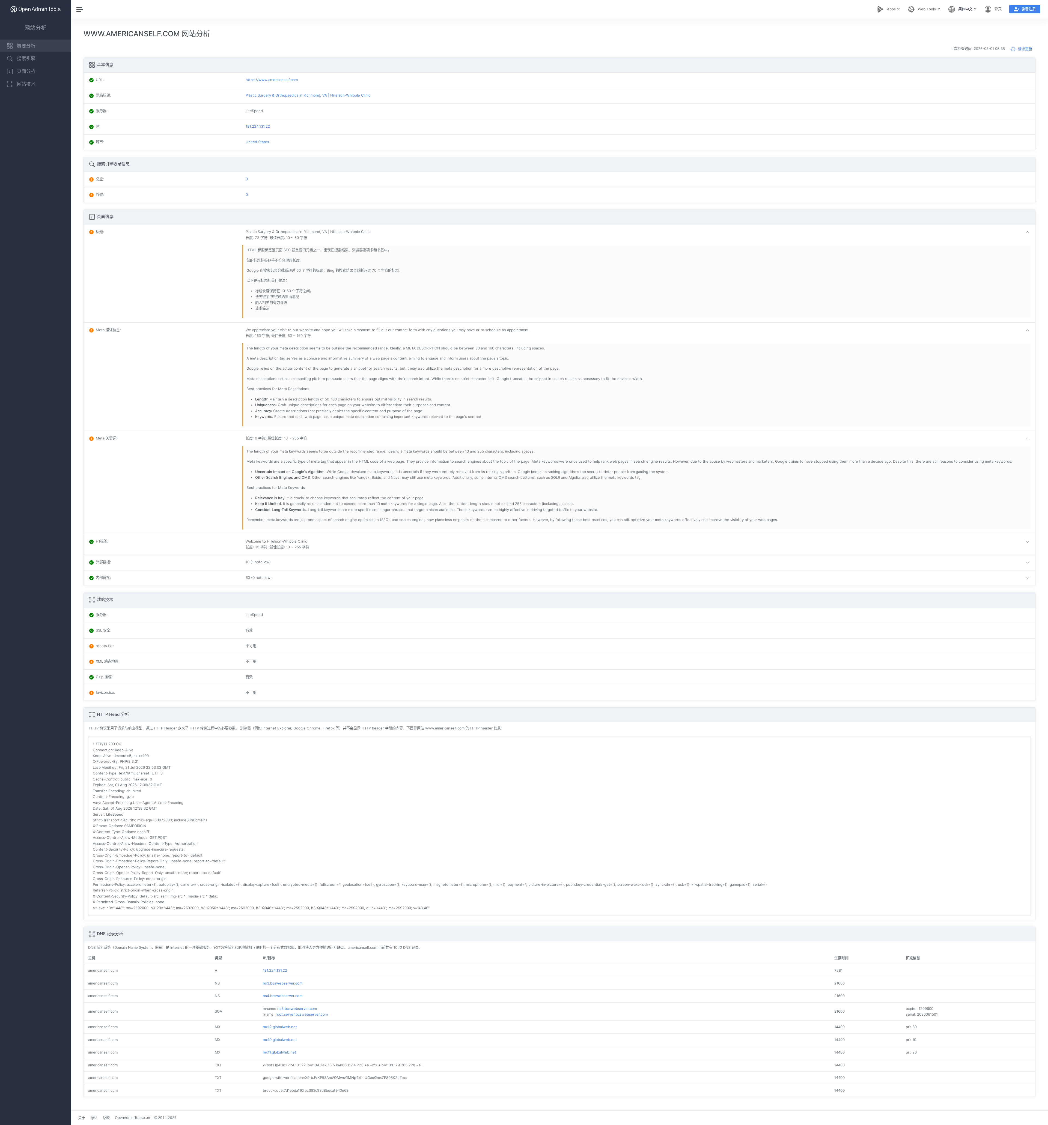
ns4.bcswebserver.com (282, 996)
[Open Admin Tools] (35, 9)
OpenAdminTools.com (133, 1117)
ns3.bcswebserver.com (282, 983)
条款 (106, 1117)
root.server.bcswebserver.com (302, 1014)
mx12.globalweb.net (280, 1027)
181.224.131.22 (275, 970)
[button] (638, 235)
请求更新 (1024, 49)
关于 (81, 1117)
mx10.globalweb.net (280, 1039)
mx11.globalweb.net (279, 1052)
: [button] (100, 231)
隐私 (93, 1117)
